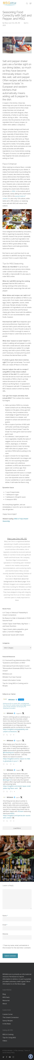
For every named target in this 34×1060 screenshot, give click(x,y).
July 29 (18, 797)
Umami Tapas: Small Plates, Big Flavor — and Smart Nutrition (16, 625)
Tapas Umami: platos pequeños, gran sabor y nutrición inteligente (15, 630)
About (19, 984)
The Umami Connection (11, 1017)
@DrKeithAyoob (8, 752)
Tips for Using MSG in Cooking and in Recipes (15, 684)
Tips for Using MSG (9, 1038)
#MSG (12, 813)
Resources (6, 1000)
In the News (7, 1024)
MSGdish (10, 713)
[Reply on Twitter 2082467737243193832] (4, 821)
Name (5, 916)
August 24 (18, 713)
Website (5, 934)
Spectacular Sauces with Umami (13, 635)
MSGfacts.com (7, 674)
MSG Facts (6, 997)
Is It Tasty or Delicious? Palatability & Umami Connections (15, 614)
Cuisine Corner (8, 1014)
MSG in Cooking (8, 1034)
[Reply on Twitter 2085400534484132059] (4, 791)
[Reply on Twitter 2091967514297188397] (4, 735)
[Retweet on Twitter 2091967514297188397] (7, 735)
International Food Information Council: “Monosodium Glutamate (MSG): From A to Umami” (17, 668)
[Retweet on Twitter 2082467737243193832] (7, 821)
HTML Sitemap (18, 1050)
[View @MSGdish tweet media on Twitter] (18, 731)
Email (5, 925)
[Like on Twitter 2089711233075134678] (11, 764)
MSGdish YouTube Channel (12, 677)
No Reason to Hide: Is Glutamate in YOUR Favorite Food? (16, 619)
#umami (20, 811)
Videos (5, 1041)
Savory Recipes (8, 1021)
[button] (30, 1056)
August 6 (18, 770)
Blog (4, 994)
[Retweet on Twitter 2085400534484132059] (7, 791)
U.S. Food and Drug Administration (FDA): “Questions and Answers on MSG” (16, 661)
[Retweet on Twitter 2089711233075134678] (7, 764)
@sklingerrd (7, 780)
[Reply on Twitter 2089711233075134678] (4, 764)
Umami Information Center (12, 680)
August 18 (18, 740)
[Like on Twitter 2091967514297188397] (11, 735)
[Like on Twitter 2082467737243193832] (11, 821)
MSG (13, 191)
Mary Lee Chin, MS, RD (12, 23)
